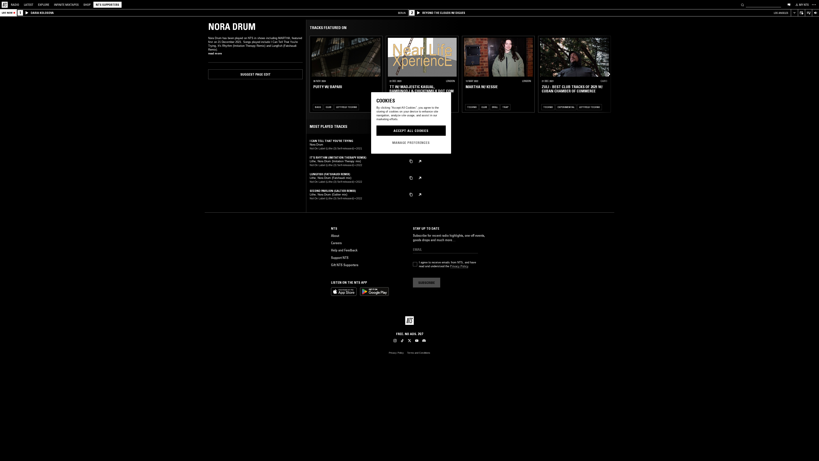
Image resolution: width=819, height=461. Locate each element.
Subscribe (426, 282)
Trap (505, 107)
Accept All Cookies (411, 130)
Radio (15, 5)
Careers (336, 243)
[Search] (742, 4)
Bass (318, 107)
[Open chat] (788, 4)
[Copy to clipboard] (411, 161)
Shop (87, 5)
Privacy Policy (459, 266)
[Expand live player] (794, 12)
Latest (28, 5)
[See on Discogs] (419, 161)
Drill (495, 107)
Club (328, 107)
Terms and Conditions (418, 353)
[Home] (5, 5)
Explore (43, 5)
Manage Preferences (411, 142)
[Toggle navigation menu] (813, 5)
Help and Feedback (344, 250)
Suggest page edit (255, 74)
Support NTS (340, 257)
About (335, 235)
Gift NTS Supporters (344, 265)
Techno (472, 107)
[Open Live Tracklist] (808, 12)
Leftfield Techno (346, 107)
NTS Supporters (107, 5)
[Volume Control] (815, 12)
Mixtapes (66, 5)
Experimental (566, 107)
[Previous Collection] (606, 74)
